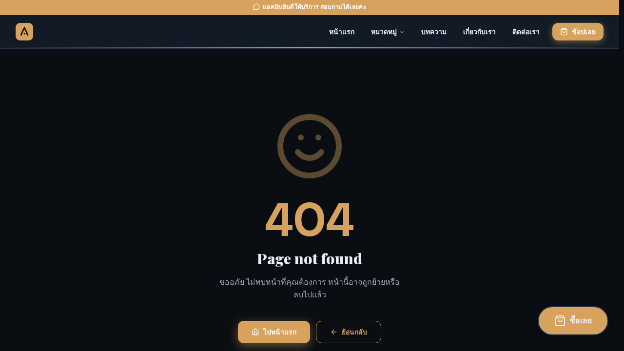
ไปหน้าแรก (279, 332)
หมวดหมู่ (384, 31)
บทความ (434, 31)
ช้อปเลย (584, 31)
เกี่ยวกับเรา (479, 31)
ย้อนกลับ (354, 332)
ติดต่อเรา (526, 31)
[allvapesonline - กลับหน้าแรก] (24, 31)
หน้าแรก (341, 31)
